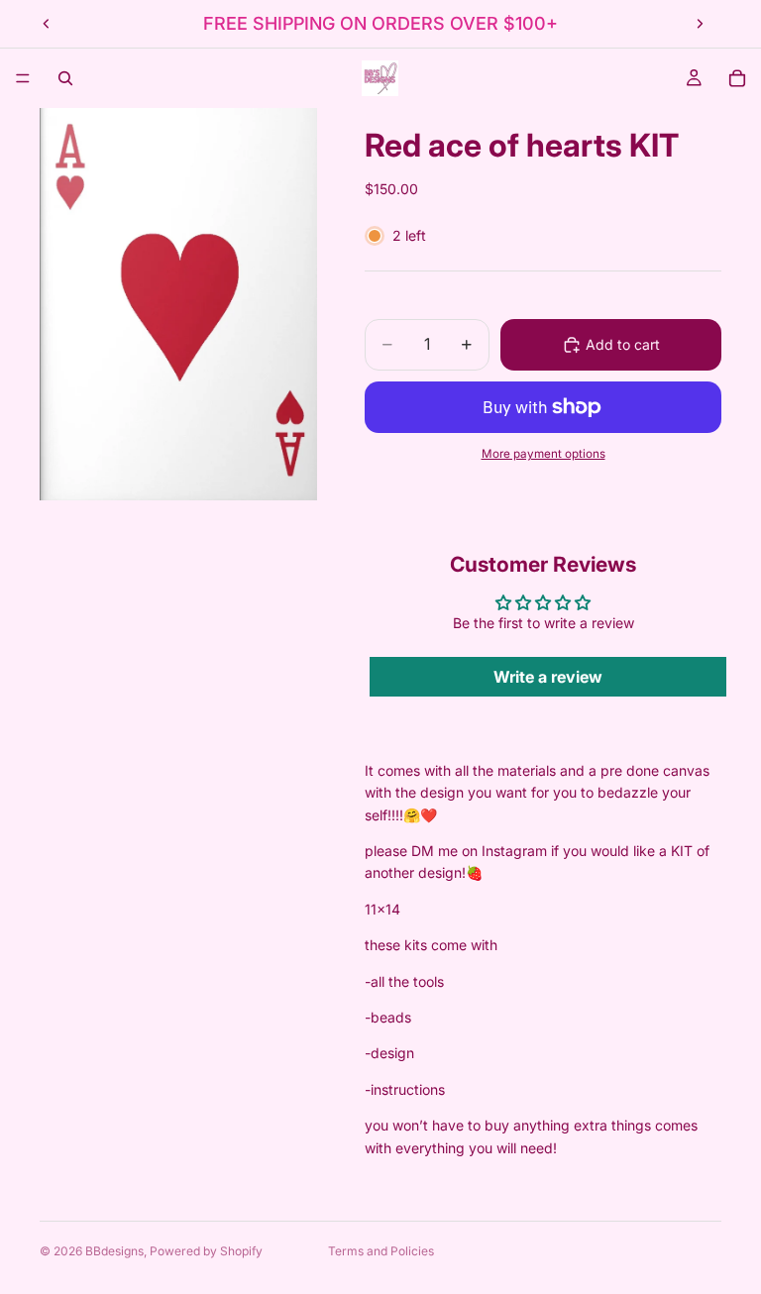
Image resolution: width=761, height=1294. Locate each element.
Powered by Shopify (206, 1250)
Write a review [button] (547, 677)
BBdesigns (114, 1250)
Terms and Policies (381, 1250)
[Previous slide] (46, 24)
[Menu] (23, 78)
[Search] (65, 78)
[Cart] (737, 78)
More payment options (543, 454)
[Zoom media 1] (178, 304)
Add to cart (623, 344)
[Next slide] (699, 24)
